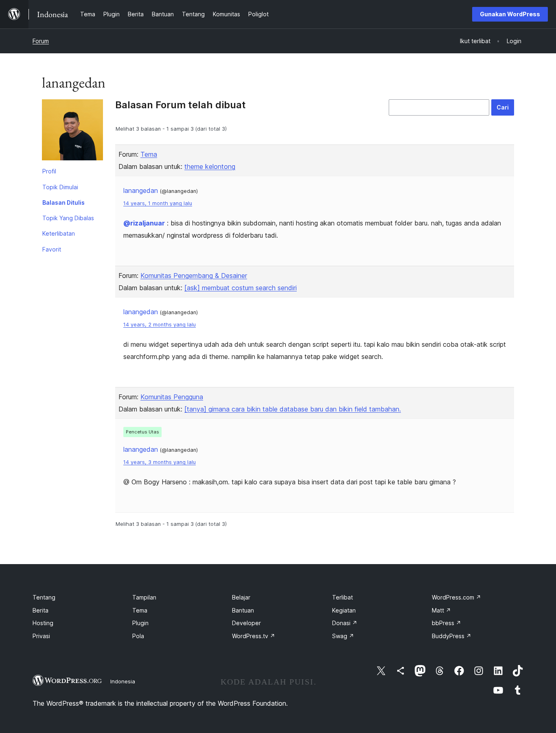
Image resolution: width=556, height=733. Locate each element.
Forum (41, 40)
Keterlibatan (58, 233)
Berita (40, 610)
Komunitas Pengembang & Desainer (193, 275)
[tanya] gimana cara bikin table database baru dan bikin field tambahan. (292, 409)
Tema (148, 154)
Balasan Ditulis (63, 202)
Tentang (44, 597)
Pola (138, 635)
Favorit (51, 249)
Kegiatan (344, 610)
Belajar (241, 597)
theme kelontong (209, 166)
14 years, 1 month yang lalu (157, 203)
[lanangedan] (72, 131)
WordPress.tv (253, 635)
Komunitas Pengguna (171, 397)
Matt (441, 610)
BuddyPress (451, 635)
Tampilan (144, 597)
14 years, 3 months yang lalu (159, 462)
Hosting (43, 622)
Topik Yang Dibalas (68, 217)
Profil (49, 171)
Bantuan (243, 610)
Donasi (344, 622)
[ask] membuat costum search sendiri (240, 288)
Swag (343, 635)
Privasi (41, 635)
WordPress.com (456, 597)
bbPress (446, 622)
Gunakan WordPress (510, 14)
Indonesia (122, 681)
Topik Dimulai (60, 187)
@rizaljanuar (144, 223)
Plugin (140, 622)
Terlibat (342, 597)
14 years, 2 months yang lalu (159, 325)
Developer (246, 622)
